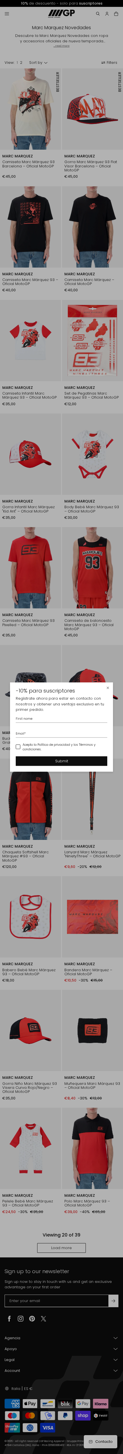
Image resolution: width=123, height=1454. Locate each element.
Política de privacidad (53, 744)
